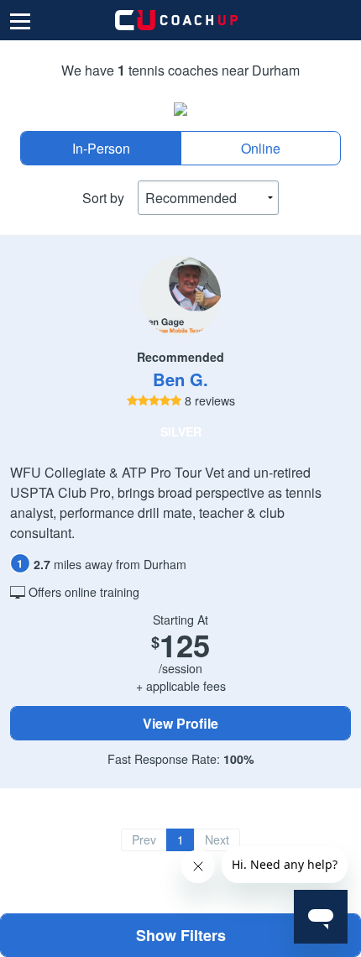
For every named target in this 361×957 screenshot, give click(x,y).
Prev (144, 839)
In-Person (101, 148)
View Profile (180, 723)
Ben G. (180, 379)
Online (260, 148)
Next (217, 839)
